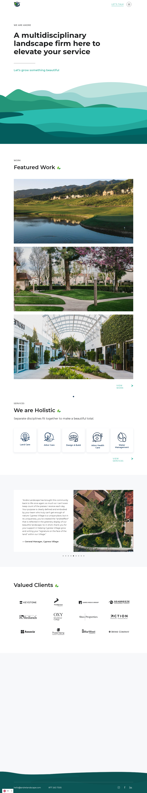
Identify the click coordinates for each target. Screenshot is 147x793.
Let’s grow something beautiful (36, 70)
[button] (18, 521)
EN (8, 791)
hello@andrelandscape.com (27, 787)
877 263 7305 (55, 787)
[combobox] (7, 791)
